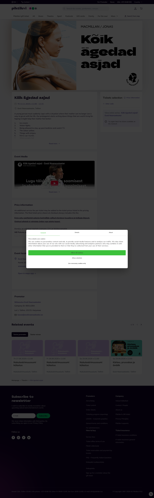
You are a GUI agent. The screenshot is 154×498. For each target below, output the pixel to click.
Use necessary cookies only (77, 263)
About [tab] (111, 232)
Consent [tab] (43, 233)
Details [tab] (77, 232)
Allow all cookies (77, 253)
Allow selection (77, 258)
